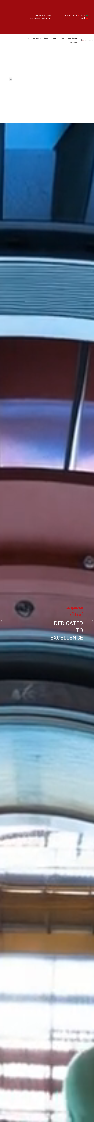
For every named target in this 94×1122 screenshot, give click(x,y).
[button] (10, 79)
